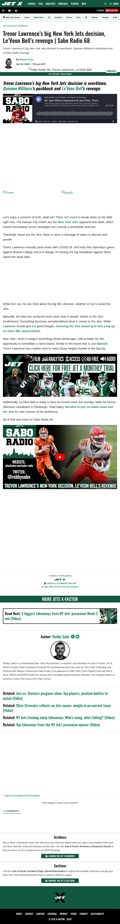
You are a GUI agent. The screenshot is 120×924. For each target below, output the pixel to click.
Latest (26, 17)
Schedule (58, 17)
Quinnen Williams (17, 88)
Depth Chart (39, 17)
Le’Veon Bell (71, 88)
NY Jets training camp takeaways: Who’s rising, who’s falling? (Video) (65, 717)
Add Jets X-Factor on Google (61, 587)
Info (84, 3)
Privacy (64, 914)
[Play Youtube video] (60, 457)
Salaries (95, 17)
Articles (13, 26)
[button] (114, 3)
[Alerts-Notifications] (10, 10)
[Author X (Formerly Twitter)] (73, 637)
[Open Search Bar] (105, 3)
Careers (40, 914)
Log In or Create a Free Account (22, 795)
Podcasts (63, 3)
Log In (101, 10)
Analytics (50, 3)
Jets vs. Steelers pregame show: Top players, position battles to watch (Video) (55, 695)
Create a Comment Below (61, 583)
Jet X (5, 26)
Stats (78, 17)
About (19, 914)
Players (75, 3)
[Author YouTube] (77, 637)
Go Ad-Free (113, 10)
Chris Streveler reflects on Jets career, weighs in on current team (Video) (57, 708)
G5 (49, 17)
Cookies (84, 914)
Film (40, 3)
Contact (29, 914)
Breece (69, 17)
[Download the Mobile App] (3, 10)
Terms (74, 914)
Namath (105, 17)
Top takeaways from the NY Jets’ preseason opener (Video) (58, 724)
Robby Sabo (27, 59)
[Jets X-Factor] (13, 3)
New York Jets (68, 222)
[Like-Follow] (16, 10)
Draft (115, 17)
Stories (31, 3)
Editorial (52, 914)
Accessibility (97, 914)
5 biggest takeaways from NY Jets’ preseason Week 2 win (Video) (51, 616)
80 (86, 17)
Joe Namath (99, 343)
